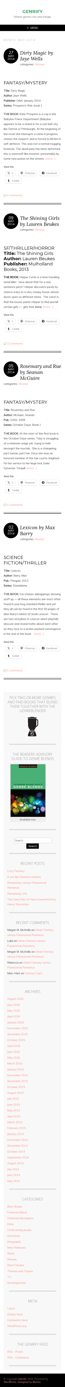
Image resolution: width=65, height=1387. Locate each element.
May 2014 (13, 1181)
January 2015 (15, 1134)
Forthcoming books (19, 1230)
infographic (14, 1241)
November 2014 (17, 1145)
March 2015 (14, 1122)
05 (11, 365)
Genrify (32, 11)
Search (32, 846)
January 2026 (15, 1022)
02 (11, 527)
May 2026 (13, 1010)
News (11, 1253)
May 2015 (13, 1110)
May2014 (11, 57)
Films (10, 1224)
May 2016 (13, 1057)
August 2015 (15, 1093)
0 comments (15, 195)
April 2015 (13, 1116)
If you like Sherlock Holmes (24, 877)
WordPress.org (16, 1326)
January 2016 (15, 1069)
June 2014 (13, 1175)
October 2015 (16, 1087)
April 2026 (13, 1016)
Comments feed (17, 1320)
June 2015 (13, 1104)
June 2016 (13, 1052)
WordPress (10, 1381)
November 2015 (17, 1081)
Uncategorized (16, 1282)
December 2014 (17, 1140)
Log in (11, 1308)
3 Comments (15, 343)
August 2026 (15, 999)
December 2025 (17, 1028)
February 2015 (16, 1128)
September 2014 (18, 1157)
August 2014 (15, 1163)
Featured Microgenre (20, 1218)
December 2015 (17, 1075)
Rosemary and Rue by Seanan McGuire (40, 372)
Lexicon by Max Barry (37, 530)
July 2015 (13, 1098)
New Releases (16, 1247)
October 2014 (16, 1151)
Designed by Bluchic (29, 1381)
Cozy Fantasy (16, 871)
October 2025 (16, 1040)
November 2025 (17, 1034)
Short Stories (15, 1265)
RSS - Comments (18, 1357)
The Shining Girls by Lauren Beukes (40, 221)
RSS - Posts (15, 1351)
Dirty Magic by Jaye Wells (36, 56)
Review (39, 64)
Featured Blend (17, 1212)
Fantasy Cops (33, 973)
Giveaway (13, 1236)
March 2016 (14, 1063)
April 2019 (13, 1046)
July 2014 (13, 1169)
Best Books (14, 1206)
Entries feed (15, 1314)
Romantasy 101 (17, 893)
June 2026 (13, 1005)
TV (9, 1277)
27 (11, 52)
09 (11, 217)
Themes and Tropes (20, 1271)
